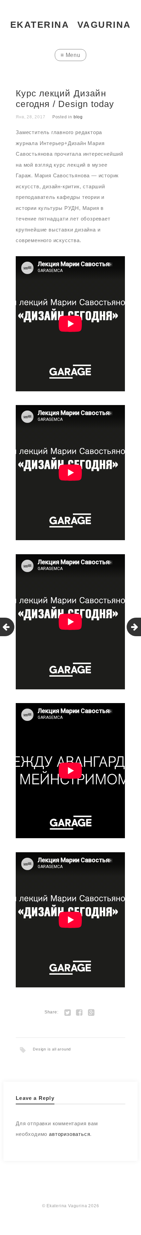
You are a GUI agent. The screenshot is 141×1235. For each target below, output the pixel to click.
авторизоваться (69, 1134)
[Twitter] (67, 1012)
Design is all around (52, 1049)
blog (78, 117)
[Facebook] (79, 1012)
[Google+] (91, 1012)
